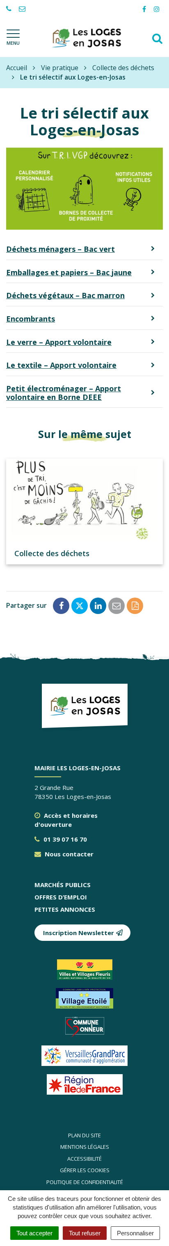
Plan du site (84, 1135)
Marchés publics (62, 885)
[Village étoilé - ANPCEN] (84, 998)
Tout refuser (84, 1233)
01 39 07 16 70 (64, 839)
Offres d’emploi (60, 897)
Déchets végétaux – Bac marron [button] (65, 295)
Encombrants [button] (30, 319)
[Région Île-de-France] (84, 1084)
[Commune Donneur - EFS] (84, 1027)
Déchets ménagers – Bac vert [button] (60, 249)
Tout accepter (34, 1233)
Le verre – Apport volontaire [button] (59, 342)
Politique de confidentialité (84, 1182)
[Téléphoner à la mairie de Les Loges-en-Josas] (10, 9)
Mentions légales (84, 1146)
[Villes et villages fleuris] (84, 969)
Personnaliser (135, 1233)
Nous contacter (68, 854)
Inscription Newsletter (78, 933)
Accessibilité (84, 1158)
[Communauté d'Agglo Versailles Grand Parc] (84, 1055)
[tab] (84, 249)
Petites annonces (64, 909)
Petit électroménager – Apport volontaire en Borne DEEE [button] (63, 392)
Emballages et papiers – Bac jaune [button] (69, 272)
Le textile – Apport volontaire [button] (61, 365)
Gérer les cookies (85, 1170)
